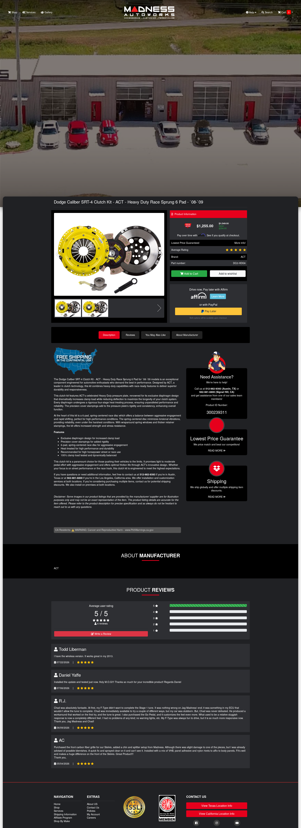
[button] (160, 254)
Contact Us (93, 807)
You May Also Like (155, 335)
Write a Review (102, 633)
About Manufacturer (187, 335)
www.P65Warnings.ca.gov (139, 530)
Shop (14, 12)
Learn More (217, 296)
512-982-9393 (147, 474)
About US (92, 804)
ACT (243, 256)
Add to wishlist (228, 274)
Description (109, 335)
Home (57, 804)
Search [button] (268, 12)
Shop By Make (62, 821)
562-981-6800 (75, 478)
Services (30, 12)
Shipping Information (65, 814)
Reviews (130, 335)
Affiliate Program (63, 817)
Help (251, 12)
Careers (91, 817)
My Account (93, 814)
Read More (215, 450)
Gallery (48, 12)
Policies (91, 810)
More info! (240, 242)
